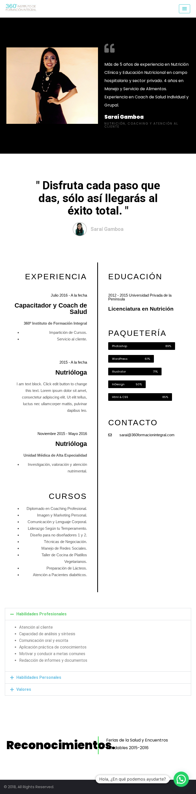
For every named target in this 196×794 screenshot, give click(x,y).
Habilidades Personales (38, 677)
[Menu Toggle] (184, 8)
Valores (23, 689)
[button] (98, 614)
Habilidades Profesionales (41, 614)
